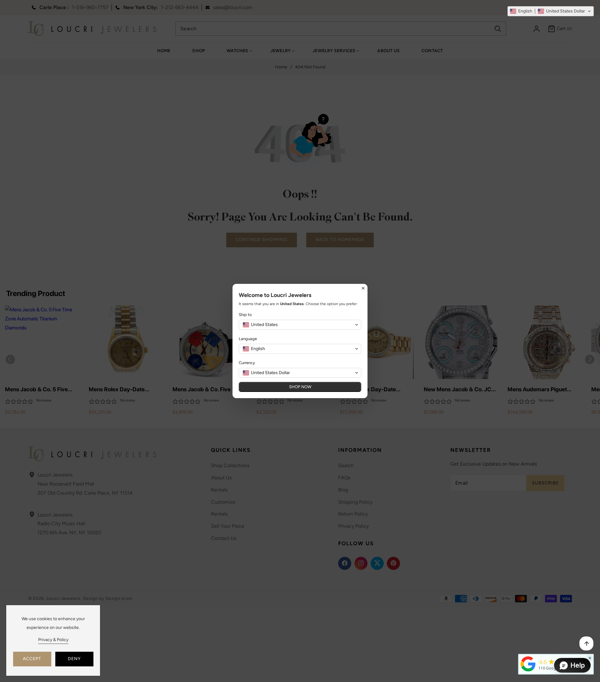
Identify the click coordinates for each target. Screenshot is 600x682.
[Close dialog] (363, 288)
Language (248, 338)
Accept (32, 658)
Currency (247, 362)
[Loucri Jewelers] (528, 663)
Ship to (245, 314)
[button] (551, 11)
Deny (74, 658)
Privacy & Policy (53, 639)
